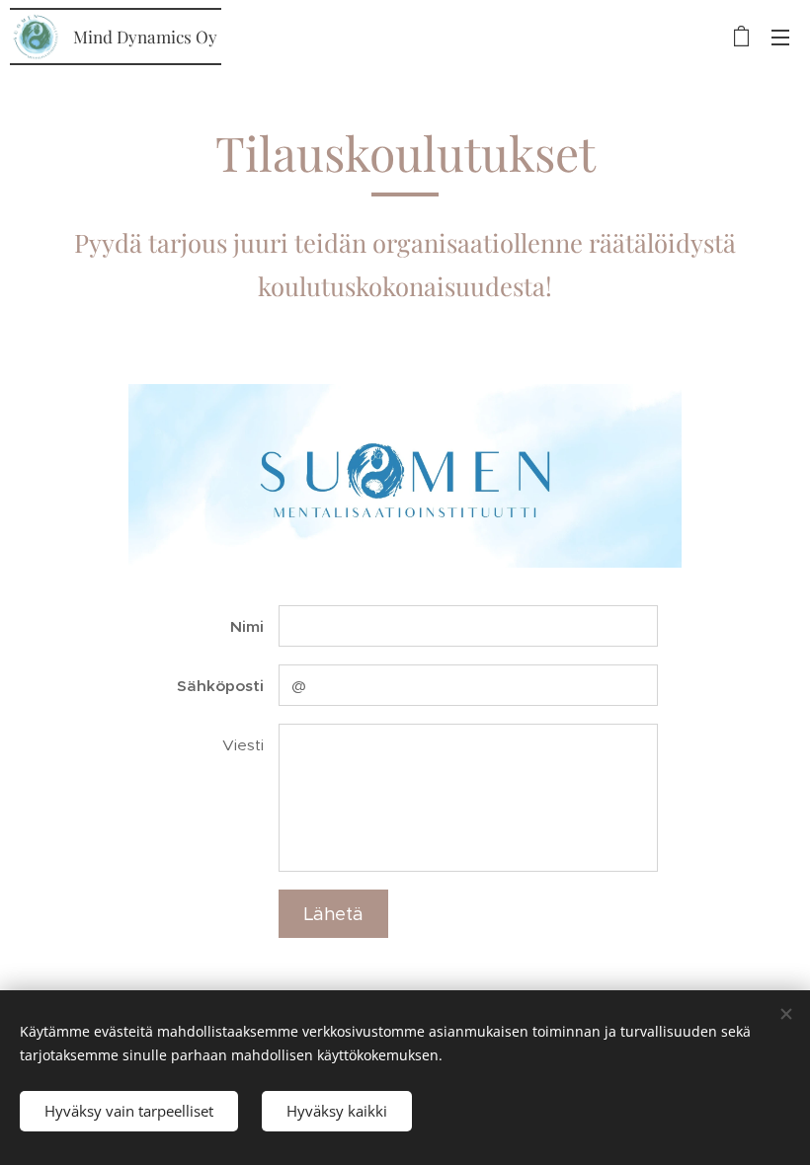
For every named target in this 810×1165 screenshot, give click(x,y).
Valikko (780, 36)
